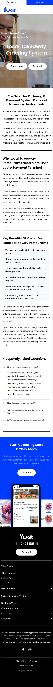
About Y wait (8, 573)
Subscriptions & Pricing (13, 596)
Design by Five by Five (26, 670)
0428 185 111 (14, 2)
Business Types (9, 603)
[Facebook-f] (23, 649)
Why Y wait (7, 566)
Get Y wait (40, 2)
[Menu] (47, 10)
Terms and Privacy (26, 666)
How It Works (8, 588)
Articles (8, 582)
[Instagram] (29, 649)
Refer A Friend (8, 578)
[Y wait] (9, 9)
